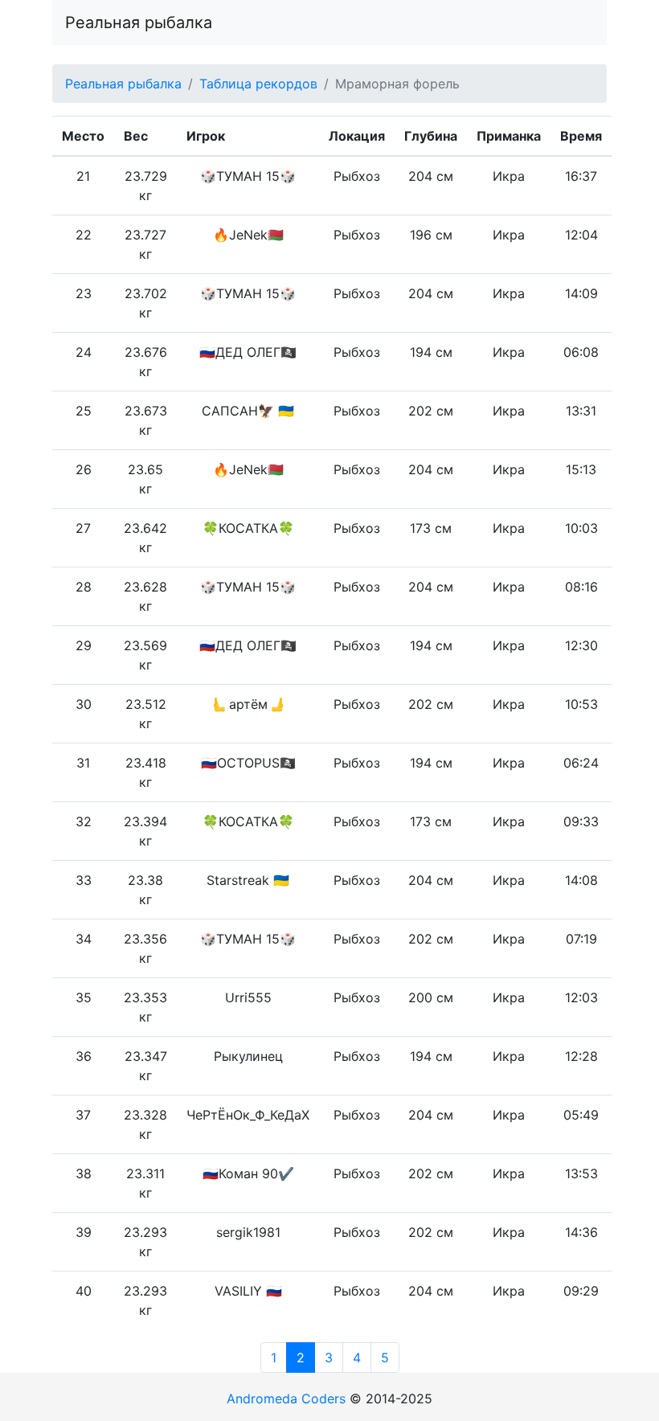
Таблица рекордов (258, 84)
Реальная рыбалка (138, 22)
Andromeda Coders (286, 1398)
